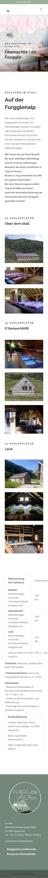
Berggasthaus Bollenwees (21, 849)
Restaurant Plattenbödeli (21, 854)
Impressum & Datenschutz (19, 840)
